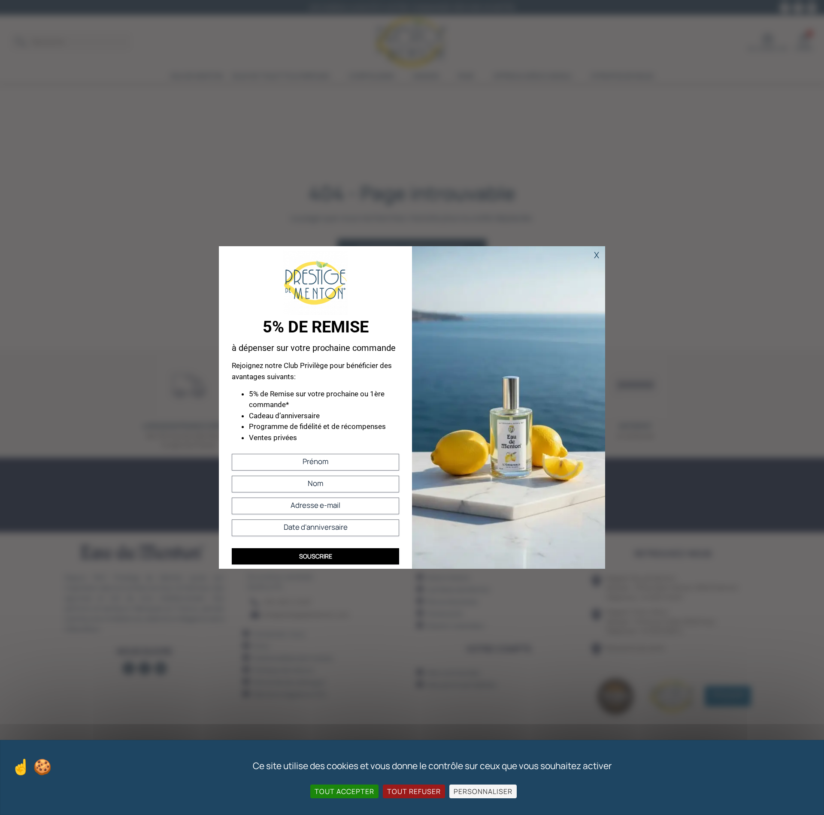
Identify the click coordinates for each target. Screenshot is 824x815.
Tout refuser (414, 791)
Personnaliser (483, 791)
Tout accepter (344, 791)
